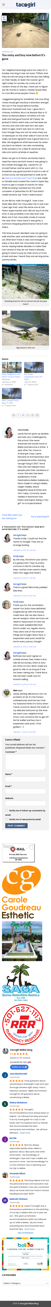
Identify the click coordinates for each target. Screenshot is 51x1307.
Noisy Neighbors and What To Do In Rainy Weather (11, 377)
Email (8, 786)
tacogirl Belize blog (21, 1049)
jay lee (13, 1138)
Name (8, 774)
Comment (10, 752)
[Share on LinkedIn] (37, 415)
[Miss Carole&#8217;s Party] (12, 393)
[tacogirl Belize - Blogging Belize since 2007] (25, 5)
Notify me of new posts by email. (25, 819)
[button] (3, 4)
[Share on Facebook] (18, 415)
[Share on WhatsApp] (14, 415)
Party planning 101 (40, 516)
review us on (18, 1066)
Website (9, 798)
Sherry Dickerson (18, 1102)
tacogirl (17, 535)
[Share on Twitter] (23, 415)
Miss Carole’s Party (10, 400)
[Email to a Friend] (28, 415)
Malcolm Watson (19, 1199)
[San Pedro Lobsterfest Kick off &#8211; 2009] (34, 367)
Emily (16, 556)
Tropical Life (7, 52)
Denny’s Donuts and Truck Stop (21, 178)
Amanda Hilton (17, 1173)
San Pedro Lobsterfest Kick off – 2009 (34, 377)
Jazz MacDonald (18, 1073)
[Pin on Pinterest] (32, 415)
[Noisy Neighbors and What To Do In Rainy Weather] (12, 367)
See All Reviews (25, 1232)
